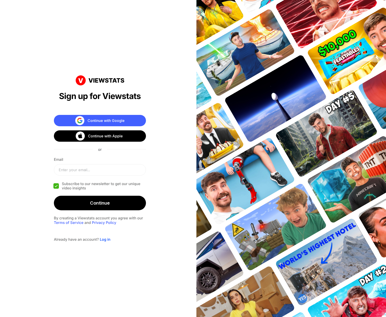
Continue (100, 203)
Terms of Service (68, 222)
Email (58, 159)
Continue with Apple (105, 136)
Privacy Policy (104, 222)
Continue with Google (106, 120)
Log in (105, 239)
